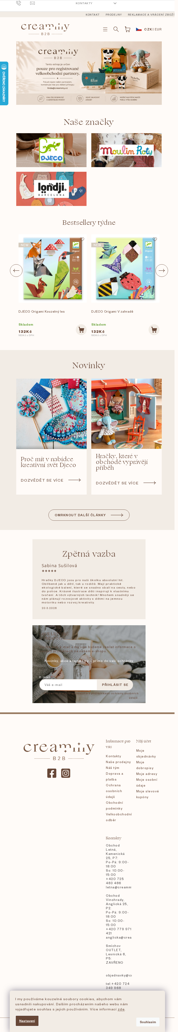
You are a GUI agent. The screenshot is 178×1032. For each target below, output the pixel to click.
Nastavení (27, 1021)
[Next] (162, 270)
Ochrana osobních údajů (114, 791)
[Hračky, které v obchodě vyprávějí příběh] (126, 414)
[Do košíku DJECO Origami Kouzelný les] (81, 329)
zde (121, 1009)
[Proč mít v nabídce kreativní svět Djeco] (51, 414)
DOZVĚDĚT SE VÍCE (42, 480)
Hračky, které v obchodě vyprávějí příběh (122, 462)
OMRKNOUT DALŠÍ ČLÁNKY (80, 515)
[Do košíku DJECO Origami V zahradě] (154, 329)
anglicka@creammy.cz (118, 937)
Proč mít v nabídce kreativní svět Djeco (48, 462)
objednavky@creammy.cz (118, 975)
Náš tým (113, 768)
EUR (158, 29)
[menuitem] (93, 14)
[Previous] (16, 270)
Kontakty (84, 3)
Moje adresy (147, 774)
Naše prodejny (118, 762)
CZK (148, 29)
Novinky (89, 365)
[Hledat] (116, 29)
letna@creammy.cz (118, 887)
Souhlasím (148, 1022)
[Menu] (105, 29)
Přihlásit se (115, 685)
